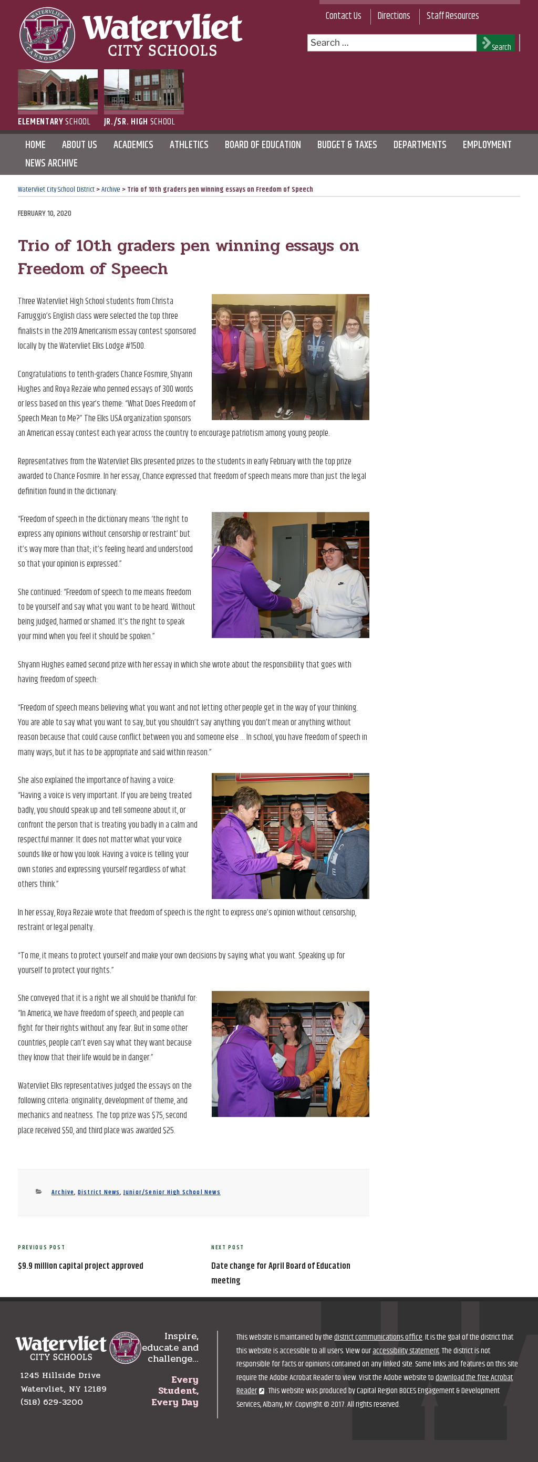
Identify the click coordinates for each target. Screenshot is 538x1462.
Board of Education (263, 145)
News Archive (51, 163)
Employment (487, 145)
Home (35, 145)
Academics (133, 145)
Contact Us (343, 16)
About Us (79, 145)
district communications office (378, 1337)
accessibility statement (406, 1350)
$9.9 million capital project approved (80, 1266)
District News (99, 1192)
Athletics (189, 145)
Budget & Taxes (347, 145)
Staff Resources (453, 16)
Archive (62, 1192)
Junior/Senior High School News (172, 1192)
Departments (420, 145)
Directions (394, 16)
